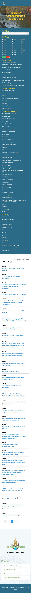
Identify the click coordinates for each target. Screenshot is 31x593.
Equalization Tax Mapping (9, 144)
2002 (24, 51)
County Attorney (6, 72)
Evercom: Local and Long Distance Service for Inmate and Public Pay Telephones (12, 355)
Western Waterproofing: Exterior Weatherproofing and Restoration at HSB (13, 462)
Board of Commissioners (8, 118)
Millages (4, 237)
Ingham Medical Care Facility (9, 77)
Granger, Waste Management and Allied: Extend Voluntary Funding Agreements (12, 302)
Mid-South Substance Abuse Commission (13, 80)
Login (15, 589)
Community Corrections (8, 129)
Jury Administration (7, 174)
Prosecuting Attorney (7, 192)
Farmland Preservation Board (10, 152)
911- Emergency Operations (9, 113)
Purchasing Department (9, 195)
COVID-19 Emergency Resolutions (11, 222)
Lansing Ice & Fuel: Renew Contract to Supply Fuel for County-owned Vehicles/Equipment (13, 472)
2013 (15, 47)
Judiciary (4, 103)
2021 (5, 49)
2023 (5, 45)
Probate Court (6, 190)
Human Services (6, 100)
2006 (24, 43)
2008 (24, 39)
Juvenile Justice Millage (8, 235)
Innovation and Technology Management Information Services (13, 171)
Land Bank (5, 177)
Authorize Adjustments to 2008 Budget (14, 294)
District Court (5, 137)
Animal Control (6, 116)
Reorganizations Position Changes (11, 245)
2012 (15, 49)
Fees (3, 230)
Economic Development (8, 142)
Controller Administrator (8, 131)
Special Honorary (6, 250)
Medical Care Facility (7, 179)
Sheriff (4, 204)
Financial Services (6, 155)
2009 (15, 54)
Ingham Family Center (8, 168)
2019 (5, 53)
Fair (3, 149)
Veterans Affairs (6, 209)
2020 (5, 51)
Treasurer (4, 206)
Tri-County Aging (6, 83)
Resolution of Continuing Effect (10, 248)
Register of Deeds (7, 197)
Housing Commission (7, 162)
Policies (4, 243)
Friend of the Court (7, 157)
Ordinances (5, 240)
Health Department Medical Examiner (12, 160)
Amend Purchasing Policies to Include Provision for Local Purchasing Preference (13, 507)
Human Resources (7, 165)
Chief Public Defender (8, 124)
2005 (24, 45)
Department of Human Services (10, 75)
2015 (15, 43)
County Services (6, 93)
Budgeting (5, 121)
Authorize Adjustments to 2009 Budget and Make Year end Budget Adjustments (14, 286)
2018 (5, 54)
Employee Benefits (7, 224)
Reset (8, 57)
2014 (15, 45)
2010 (15, 53)
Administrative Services (8, 90)
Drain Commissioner (7, 139)
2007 (24, 41)
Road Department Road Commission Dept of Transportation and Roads (14, 201)
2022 (5, 47)
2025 (5, 41)
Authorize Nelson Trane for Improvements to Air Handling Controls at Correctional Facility (14, 436)
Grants (4, 232)
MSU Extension (6, 182)
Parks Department (7, 184)
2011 (15, 51)
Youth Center (5, 212)
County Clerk (5, 134)
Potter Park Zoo (6, 187)
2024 (5, 43)
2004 (24, 47)
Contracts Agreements (8, 219)
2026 (5, 39)
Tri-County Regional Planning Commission (13, 85)
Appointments (6, 217)
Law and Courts (6, 106)
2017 (15, 39)
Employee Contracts (7, 227)
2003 (24, 49)
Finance (4, 95)
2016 (15, 41)
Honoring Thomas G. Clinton (10, 371)
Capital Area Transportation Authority (12, 64)
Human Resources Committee (10, 98)
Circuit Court (5, 126)
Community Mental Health (9, 70)
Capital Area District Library (9, 62)
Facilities (4, 147)
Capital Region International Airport (11, 67)
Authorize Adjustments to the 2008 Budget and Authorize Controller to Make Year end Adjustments (13, 345)
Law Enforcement (7, 108)
